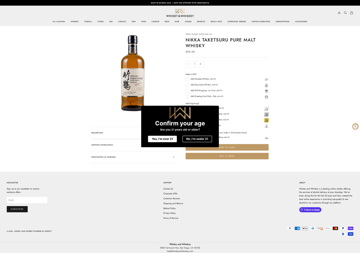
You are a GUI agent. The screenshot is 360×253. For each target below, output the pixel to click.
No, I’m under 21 (197, 139)
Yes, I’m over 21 (162, 139)
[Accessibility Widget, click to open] (355, 126)
